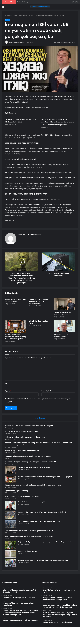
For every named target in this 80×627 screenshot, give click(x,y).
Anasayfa (9, 15)
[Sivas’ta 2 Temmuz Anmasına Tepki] (64, 326)
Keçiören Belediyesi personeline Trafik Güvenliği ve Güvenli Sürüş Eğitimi (15, 337)
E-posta (8, 391)
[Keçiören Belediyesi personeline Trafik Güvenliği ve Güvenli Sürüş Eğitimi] (15, 326)
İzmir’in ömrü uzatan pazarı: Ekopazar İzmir (21, 431)
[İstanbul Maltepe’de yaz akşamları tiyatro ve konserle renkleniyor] (10, 563)
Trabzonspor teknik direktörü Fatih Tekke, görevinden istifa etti (29, 531)
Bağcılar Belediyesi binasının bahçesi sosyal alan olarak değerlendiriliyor (45, 542)
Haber (16, 15)
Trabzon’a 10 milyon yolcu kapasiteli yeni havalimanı (33, 2)
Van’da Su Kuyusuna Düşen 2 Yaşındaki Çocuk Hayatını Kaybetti (42, 512)
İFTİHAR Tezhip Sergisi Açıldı (28, 551)
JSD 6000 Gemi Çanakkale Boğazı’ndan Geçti (22, 496)
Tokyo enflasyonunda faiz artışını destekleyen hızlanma (39, 521)
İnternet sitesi (46, 391)
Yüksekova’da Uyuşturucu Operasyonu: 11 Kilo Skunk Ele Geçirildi (29, 426)
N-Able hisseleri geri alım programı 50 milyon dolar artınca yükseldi (30, 462)
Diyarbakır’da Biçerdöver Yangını (38, 322)
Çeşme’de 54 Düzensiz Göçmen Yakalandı (62, 313)
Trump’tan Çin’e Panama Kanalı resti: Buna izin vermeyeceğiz (38, 301)
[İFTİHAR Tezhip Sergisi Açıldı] (10, 554)
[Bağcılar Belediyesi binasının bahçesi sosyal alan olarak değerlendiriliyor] (10, 545)
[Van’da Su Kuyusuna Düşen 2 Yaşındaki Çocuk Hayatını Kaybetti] (10, 515)
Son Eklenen (40, 418)
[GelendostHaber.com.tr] (40, 6)
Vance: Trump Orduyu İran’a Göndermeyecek (15, 300)
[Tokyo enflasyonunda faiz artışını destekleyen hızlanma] (10, 524)
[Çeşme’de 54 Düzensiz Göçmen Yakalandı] (64, 304)
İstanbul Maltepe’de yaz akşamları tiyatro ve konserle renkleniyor (43, 560)
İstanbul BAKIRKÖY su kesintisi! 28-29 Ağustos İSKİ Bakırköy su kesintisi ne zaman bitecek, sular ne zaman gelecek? (57, 122)
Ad (6, 383)
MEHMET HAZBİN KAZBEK (16, 42)
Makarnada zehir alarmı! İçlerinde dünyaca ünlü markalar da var (29, 536)
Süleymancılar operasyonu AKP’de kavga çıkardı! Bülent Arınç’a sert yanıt (33, 485)
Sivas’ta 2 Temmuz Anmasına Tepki (61, 335)
